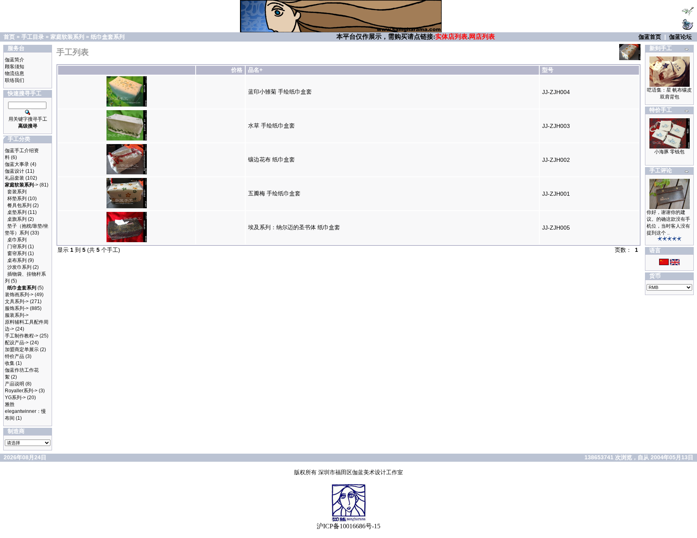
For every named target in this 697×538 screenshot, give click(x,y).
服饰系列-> (17, 308)
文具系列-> (17, 301)
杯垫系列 (17, 198)
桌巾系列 (17, 240)
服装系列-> (17, 315)
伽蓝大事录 (17, 164)
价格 (236, 70)
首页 (9, 36)
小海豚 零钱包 (669, 152)
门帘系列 (17, 246)
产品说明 (14, 384)
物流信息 (14, 73)
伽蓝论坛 (680, 36)
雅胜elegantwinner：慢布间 (25, 411)
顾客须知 (14, 66)
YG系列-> (15, 397)
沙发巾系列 (19, 267)
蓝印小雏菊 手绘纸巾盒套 (280, 91)
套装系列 (17, 192)
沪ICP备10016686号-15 (348, 526)
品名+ (255, 70)
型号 (547, 70)
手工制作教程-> (21, 336)
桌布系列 (17, 260)
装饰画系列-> (19, 294)
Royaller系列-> (21, 391)
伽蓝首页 (650, 36)
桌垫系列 (17, 212)
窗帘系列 (17, 253)
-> (21, 185)
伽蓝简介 (14, 60)
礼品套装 (14, 178)
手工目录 (32, 36)
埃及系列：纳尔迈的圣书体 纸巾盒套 (294, 227)
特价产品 (14, 356)
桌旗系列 (17, 219)
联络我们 (14, 80)
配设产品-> (17, 342)
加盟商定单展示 (22, 349)
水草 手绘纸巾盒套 (271, 125)
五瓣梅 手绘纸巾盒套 (274, 193)
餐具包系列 (19, 205)
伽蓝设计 (14, 171)
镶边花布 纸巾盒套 (271, 159)
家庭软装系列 (67, 36)
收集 (10, 363)
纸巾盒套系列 (108, 36)
